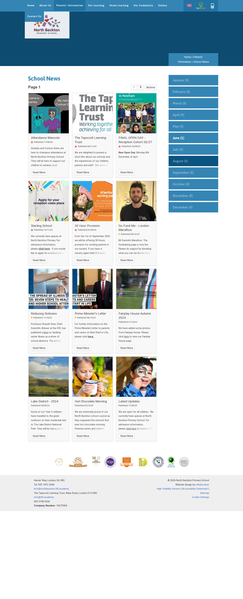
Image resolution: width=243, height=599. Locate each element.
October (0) (181, 184)
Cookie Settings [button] (200, 497)
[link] (134, 87)
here (126, 336)
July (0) (178, 149)
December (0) (183, 207)
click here (44, 248)
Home (187, 57)
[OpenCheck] (201, 6)
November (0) (183, 196)
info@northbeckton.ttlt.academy (51, 488)
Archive (150, 87)
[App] (212, 7)
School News (201, 61)
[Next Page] (140, 87)
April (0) (178, 115)
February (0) (181, 92)
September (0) (183, 172)
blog (46, 332)
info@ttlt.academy (44, 497)
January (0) (181, 80)
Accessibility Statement (195, 488)
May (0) (178, 126)
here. (91, 336)
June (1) (178, 138)
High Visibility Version (168, 488)
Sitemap (204, 493)
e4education (202, 484)
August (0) (180, 161)
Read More (39, 172)
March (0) (179, 103)
